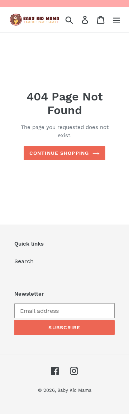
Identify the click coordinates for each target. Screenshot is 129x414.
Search (24, 261)
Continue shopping (59, 153)
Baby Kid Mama (74, 390)
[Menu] (116, 20)
